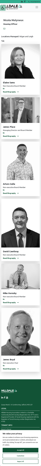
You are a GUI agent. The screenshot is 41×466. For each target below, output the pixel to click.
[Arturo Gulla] (20, 161)
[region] (20, 448)
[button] (2, 8)
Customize (20, 456)
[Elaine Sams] (20, 61)
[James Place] (20, 110)
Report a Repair (6, 429)
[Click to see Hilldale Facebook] (26, 1)
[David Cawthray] (20, 223)
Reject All (20, 461)
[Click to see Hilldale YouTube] (7, 397)
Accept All (20, 450)
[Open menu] (37, 7)
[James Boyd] (20, 331)
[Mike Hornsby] (20, 276)
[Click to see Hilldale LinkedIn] (22, 1)
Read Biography (9, 92)
